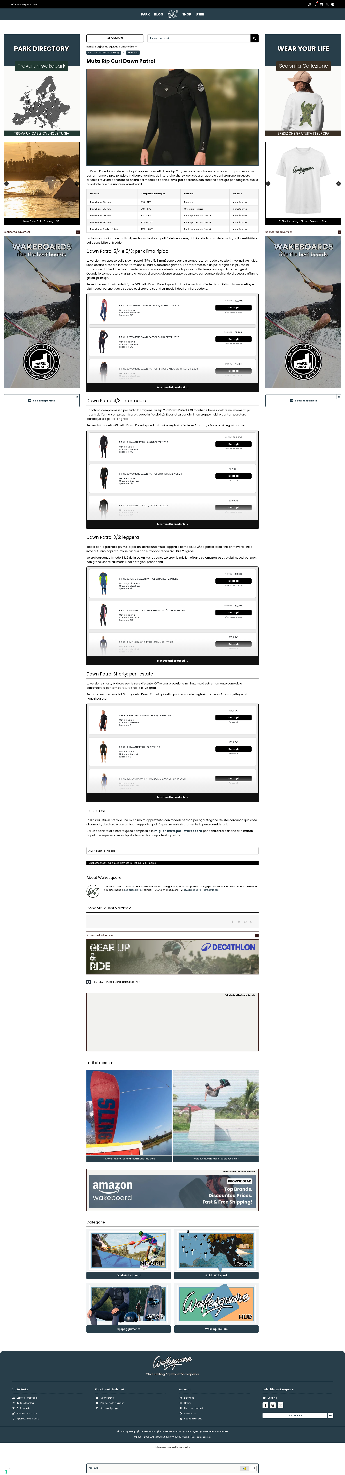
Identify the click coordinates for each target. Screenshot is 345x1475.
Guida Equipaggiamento (115, 46)
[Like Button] (244, 1468)
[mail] (280, 1405)
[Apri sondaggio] (309, 4)
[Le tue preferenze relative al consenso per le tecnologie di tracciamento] (6, 1471)
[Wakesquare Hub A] (216, 1284)
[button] (6, 183)
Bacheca (189, 1397)
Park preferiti (23, 1408)
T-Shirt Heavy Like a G (303, 221)
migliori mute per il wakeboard (178, 831)
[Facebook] (232, 922)
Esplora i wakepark (27, 1397)
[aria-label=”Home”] (173, 14)
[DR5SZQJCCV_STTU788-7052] (303, 144)
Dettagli (233, 307)
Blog (97, 46)
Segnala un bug (193, 1418)
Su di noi (272, 1397)
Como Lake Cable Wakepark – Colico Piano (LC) (41, 221)
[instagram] (273, 1405)
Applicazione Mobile (28, 1418)
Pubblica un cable (27, 1413)
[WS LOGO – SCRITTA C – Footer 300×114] (172, 1357)
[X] (239, 922)
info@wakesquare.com (24, 4)
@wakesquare (192, 890)
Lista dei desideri (193, 1408)
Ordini (187, 1403)
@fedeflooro (211, 890)
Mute (133, 46)
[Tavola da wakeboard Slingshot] (129, 1071)
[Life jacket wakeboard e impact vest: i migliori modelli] (216, 1071)
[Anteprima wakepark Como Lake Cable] (41, 144)
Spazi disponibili (44, 400)
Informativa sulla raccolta (172, 1447)
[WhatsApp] (245, 922)
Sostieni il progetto (110, 1408)
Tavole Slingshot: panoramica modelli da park (129, 1158)
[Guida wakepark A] (216, 1231)
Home (89, 46)
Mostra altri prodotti (171, 387)
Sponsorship (107, 1397)
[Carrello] (321, 4)
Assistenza (190, 1413)
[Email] (252, 922)
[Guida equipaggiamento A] (128, 1284)
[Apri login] (327, 4)
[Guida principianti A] (128, 1231)
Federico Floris (132, 890)
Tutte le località (25, 1403)
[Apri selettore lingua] (332, 4)
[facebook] (265, 1405)
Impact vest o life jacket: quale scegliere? (216, 1158)
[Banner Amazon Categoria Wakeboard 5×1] (172, 1176)
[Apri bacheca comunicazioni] (315, 4)
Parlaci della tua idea (112, 1403)
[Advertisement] (172, 1023)
